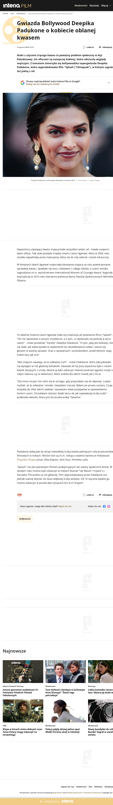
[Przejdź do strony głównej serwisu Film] (26, 5)
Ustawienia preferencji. (92, 793)
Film (12, 14)
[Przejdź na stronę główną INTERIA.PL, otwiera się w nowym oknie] (11, 5)
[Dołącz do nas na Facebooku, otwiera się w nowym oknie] (104, 506)
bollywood (24, 518)
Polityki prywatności (74, 792)
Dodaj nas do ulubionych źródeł (53, 84)
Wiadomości (20, 14)
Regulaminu (57, 792)
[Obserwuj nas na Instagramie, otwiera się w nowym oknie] (109, 506)
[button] (80, 5)
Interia (5, 14)
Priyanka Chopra (26, 459)
